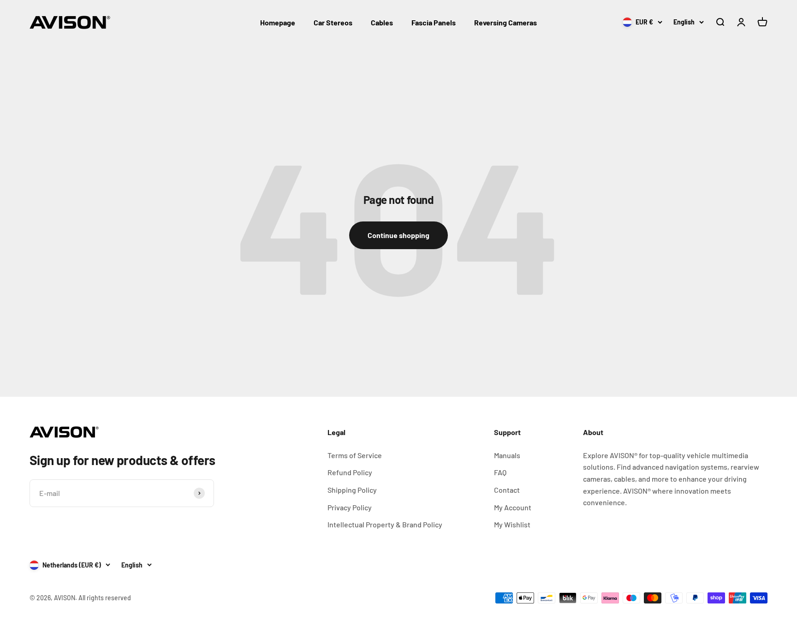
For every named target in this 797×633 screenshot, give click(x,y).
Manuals (507, 455)
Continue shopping (398, 235)
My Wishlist (512, 524)
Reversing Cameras (505, 22)
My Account (512, 507)
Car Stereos (333, 22)
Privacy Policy (349, 507)
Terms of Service (354, 455)
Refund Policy (349, 472)
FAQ (500, 472)
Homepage (277, 22)
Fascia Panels (433, 22)
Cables (382, 22)
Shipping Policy (352, 489)
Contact (507, 489)
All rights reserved (104, 598)
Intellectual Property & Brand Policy (384, 524)
